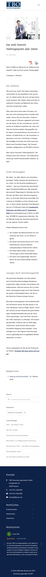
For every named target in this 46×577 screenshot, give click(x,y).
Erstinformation (11, 509)
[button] (5, 544)
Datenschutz (10, 514)
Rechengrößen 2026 (13, 451)
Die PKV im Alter (12, 430)
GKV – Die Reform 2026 (14, 425)
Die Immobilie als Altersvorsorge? (18, 457)
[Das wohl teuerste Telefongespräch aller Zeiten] (23, 28)
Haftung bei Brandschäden (19, 376)
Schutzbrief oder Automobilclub (17, 435)
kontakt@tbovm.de (15, 497)
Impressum (10, 518)
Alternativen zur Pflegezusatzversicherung (21, 441)
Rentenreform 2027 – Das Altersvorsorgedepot (22, 446)
